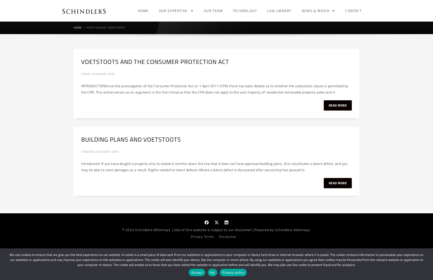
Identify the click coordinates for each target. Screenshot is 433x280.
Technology (245, 10)
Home (143, 10)
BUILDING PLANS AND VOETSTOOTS (131, 139)
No (212, 272)
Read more (338, 105)
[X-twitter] (216, 222)
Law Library (279, 10)
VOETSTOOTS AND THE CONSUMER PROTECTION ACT (155, 61)
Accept (197, 272)
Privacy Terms (202, 236)
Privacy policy (233, 272)
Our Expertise (173, 10)
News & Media (315, 10)
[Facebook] (206, 222)
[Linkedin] (226, 222)
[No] (426, 264)
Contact (353, 10)
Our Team (213, 10)
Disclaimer (227, 236)
